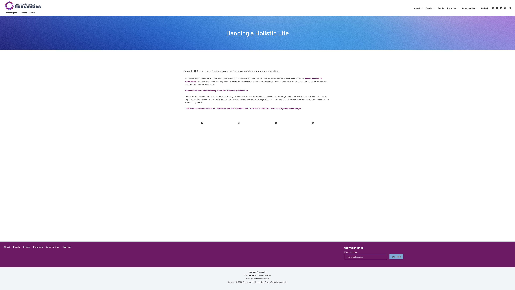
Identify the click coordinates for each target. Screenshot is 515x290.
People (429, 8)
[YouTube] (497, 8)
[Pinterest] (276, 123)
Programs (451, 8)
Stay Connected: (354, 247)
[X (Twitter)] (493, 8)
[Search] (510, 8)
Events (441, 8)
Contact (484, 8)
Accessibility (282, 282)
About (417, 8)
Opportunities (468, 8)
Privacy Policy (270, 282)
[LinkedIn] (312, 123)
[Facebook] (505, 8)
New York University (257, 272)
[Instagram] (501, 8)
